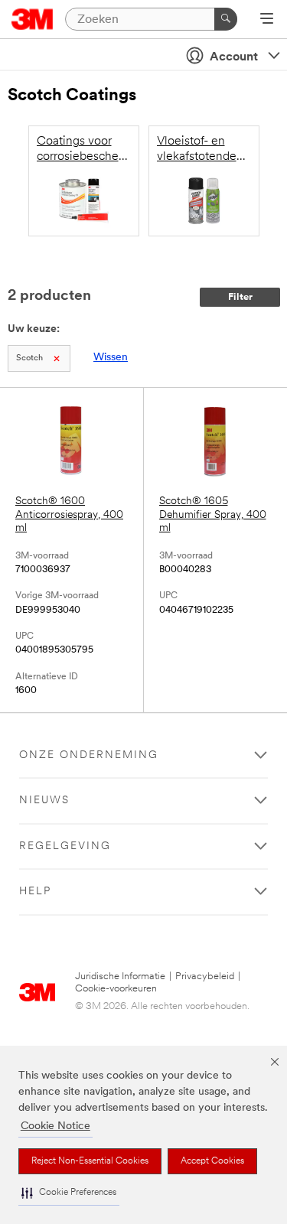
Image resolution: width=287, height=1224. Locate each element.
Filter (240, 297)
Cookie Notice (55, 1126)
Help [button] (35, 891)
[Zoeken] (225, 19)
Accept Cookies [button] (212, 1161)
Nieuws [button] (44, 800)
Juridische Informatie (120, 976)
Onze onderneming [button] (88, 755)
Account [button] (234, 57)
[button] (68, 1193)
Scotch (29, 358)
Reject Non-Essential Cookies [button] (89, 1161)
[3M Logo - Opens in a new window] (32, 19)
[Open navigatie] (266, 20)
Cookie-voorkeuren (116, 989)
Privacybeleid (204, 976)
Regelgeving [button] (65, 846)
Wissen (110, 357)
